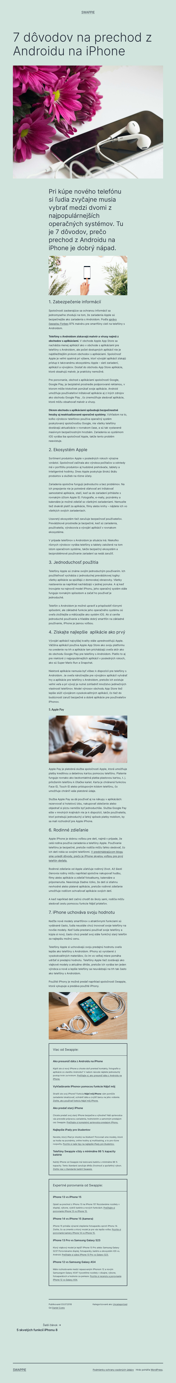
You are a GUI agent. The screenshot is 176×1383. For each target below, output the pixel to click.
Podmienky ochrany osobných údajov (113, 1369)
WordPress (156, 1369)
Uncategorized (120, 1304)
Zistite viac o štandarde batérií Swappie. (72, 1169)
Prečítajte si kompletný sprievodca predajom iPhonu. (92, 1122)
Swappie (88, 12)
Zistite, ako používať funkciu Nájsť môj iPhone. (75, 1100)
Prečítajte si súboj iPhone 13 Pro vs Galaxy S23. (85, 1254)
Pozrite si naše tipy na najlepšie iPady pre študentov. (88, 1144)
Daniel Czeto (58, 1307)
